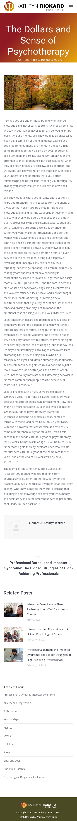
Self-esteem (11, 711)
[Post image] (13, 610)
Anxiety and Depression (17, 703)
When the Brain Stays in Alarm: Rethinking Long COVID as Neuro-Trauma (47, 609)
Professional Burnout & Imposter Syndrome (29, 694)
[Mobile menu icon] (71, 6)
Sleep (7, 752)
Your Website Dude (47, 816)
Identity (8, 727)
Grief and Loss (12, 760)
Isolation (9, 744)
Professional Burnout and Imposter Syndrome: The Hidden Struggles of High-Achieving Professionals (49, 654)
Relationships (11, 719)
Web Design (26, 816)
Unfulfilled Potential (15, 769)
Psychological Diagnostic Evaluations (25, 777)
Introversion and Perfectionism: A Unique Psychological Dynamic (47, 631)
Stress (7, 736)
